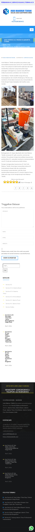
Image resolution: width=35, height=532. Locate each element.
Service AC (9, 284)
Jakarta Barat (20, 407)
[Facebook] (15, 188)
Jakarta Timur (11, 410)
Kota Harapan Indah (11, 412)
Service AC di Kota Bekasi (13, 296)
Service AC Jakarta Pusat (13, 300)
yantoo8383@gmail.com (10, 434)
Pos (9, 45)
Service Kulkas (28, 57)
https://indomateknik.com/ (10, 437)
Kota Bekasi (18, 410)
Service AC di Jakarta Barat (13, 288)
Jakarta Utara (11, 407)
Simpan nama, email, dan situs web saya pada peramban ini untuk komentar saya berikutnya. (15, 252)
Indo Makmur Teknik (9, 57)
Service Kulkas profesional (19, 405)
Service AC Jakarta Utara (13, 303)
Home (5, 45)
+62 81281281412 (17, 21)
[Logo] (17, 11)
